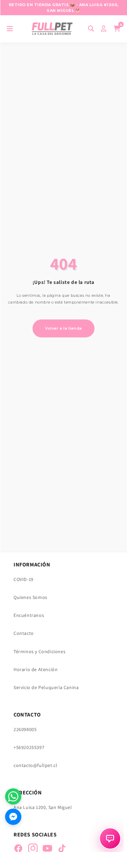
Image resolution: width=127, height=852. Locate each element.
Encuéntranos (29, 615)
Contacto (24, 633)
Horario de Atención (36, 669)
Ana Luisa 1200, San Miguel (43, 807)
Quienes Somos (30, 597)
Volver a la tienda (63, 328)
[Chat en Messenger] (13, 817)
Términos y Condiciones (39, 651)
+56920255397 (29, 747)
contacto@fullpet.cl (35, 765)
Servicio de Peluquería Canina (46, 687)
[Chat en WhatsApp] (13, 796)
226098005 (25, 729)
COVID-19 (24, 579)
